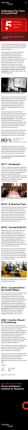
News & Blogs (9, 36)
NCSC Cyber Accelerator (16, 169)
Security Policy (4, 415)
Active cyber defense (6, 130)
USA (15, 394)
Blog (15, 406)
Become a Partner (5, 406)
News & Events (4, 397)
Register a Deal (4, 407)
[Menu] (26, 3)
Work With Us (4, 400)
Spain (15, 397)
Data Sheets (17, 410)
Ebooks (15, 409)
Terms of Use (12, 415)
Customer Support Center (7, 409)
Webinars (16, 407)
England (16, 396)
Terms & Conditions (5, 402)
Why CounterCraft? (5, 396)
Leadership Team (5, 399)
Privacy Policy (20, 415)
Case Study (16, 412)
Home (3, 36)
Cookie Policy (4, 416)
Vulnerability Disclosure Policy (15, 416)
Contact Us (3, 394)
